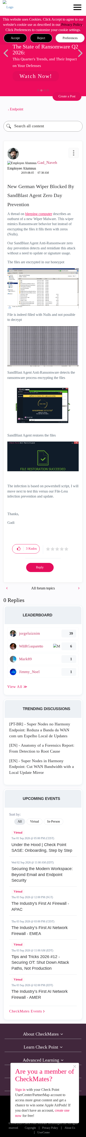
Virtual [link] (34, 821)
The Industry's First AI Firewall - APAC (40, 906)
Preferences (70, 38)
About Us (69, 1127)
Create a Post (66, 96)
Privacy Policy (71, 25)
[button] (15, 38)
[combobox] (43, 126)
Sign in (20, 1090)
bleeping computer (38, 214)
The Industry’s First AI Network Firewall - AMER (39, 994)
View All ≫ (17, 687)
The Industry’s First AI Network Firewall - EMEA (39, 930)
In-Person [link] (53, 821)
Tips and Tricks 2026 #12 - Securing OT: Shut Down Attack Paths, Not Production (40, 962)
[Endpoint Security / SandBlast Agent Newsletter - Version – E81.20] (7, 588)
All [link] (20, 821)
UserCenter (43, 1132)
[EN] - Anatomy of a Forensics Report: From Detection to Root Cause (41, 748)
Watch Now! (35, 76)
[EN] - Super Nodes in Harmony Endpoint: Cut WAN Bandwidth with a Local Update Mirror (41, 767)
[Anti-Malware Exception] (78, 588)
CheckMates (26, 1011)
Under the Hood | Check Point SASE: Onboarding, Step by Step (41, 847)
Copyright (30, 1127)
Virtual (18, 832)
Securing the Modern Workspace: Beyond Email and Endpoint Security (42, 874)
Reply (40, 567)
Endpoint (16, 109)
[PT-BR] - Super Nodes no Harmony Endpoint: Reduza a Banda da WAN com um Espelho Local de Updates (39, 730)
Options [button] (77, 109)
